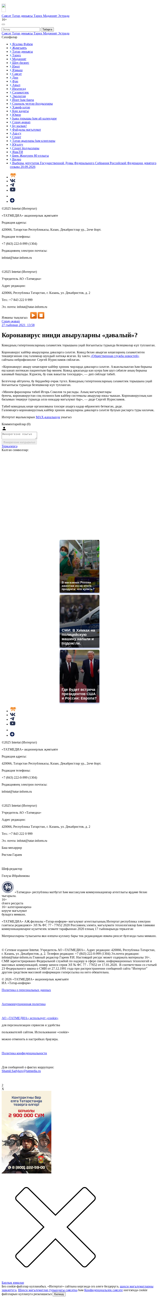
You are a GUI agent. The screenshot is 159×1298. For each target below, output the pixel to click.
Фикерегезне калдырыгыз (19, 442)
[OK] (12, 196)
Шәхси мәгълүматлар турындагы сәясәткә (47, 1290)
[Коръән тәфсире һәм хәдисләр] (13, 177)
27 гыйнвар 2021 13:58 (18, 325)
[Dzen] (12, 201)
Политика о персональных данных (26, 990)
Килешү (59, 1294)
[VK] (12, 181)
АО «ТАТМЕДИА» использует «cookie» (30, 1018)
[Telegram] (12, 185)
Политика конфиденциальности (24, 1053)
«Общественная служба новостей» (114, 356)
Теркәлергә (9, 446)
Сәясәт (7, 16)
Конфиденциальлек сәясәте (103, 1290)
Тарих (38, 16)
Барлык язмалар (13, 1282)
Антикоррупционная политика (24, 1004)
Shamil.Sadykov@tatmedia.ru (21, 1071)
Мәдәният (50, 16)
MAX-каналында (48, 417)
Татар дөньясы (23, 16)
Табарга (47, 29)
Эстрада (63, 16)
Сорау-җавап (11, 321)
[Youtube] (12, 190)
